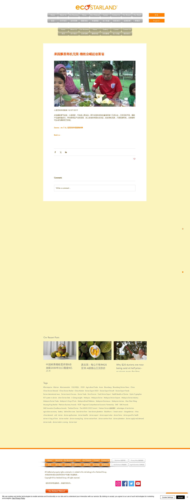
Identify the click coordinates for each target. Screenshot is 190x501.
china (136, 412)
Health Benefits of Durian (120, 394)
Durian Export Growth (107, 391)
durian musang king (76, 418)
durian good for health (130, 415)
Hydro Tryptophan (136, 394)
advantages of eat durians (125, 408)
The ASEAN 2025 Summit (88, 408)
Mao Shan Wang (131, 401)
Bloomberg (107, 387)
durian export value (106, 415)
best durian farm (81, 412)
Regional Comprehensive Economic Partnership (98, 405)
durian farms (118, 415)
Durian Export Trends (122, 391)
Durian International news (51, 394)
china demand (48, 415)
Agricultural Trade (92, 387)
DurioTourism (92, 394)
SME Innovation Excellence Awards (55, 408)
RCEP (79, 405)
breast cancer (118, 412)
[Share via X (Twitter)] (60, 152)
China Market (79, 391)
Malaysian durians (118, 401)
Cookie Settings (167, 497)
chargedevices (128, 412)
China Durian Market (66, 391)
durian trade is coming (60, 422)
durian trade (47, 422)
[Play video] (94, 84)
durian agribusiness (70, 415)
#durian (56, 387)
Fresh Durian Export (104, 394)
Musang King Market (50, 405)
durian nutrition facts (105, 418)
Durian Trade (82, 394)
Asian (101, 387)
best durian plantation (96, 412)
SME (116, 405)
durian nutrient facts (90, 418)
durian (60, 415)
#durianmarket (65, 387)
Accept (180, 497)
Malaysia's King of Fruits (68, 401)
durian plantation (119, 418)
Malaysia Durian (96, 398)
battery (60, 412)
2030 (83, 387)
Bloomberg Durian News (121, 387)
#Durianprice (47, 387)
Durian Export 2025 (92, 391)
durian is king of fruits (50, 418)
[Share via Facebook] (55, 152)
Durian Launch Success (68, 394)
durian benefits (83, 415)
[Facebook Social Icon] (125, 483)
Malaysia (87, 398)
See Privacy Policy (18, 498)
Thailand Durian (73, 408)
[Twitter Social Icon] (131, 483)
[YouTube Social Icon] (138, 483)
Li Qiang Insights (76, 398)
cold (55, 415)
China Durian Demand (50, 391)
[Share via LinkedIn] (66, 152)
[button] (120, 460)
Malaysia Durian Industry (129, 398)
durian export (93, 415)
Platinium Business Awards (67, 405)
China (133, 387)
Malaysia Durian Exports (112, 398)
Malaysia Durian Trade (51, 401)
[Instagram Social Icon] (118, 483)
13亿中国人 (75, 387)
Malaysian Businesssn (103, 401)
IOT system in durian (50, 398)
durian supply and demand (135, 418)
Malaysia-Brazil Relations (86, 401)
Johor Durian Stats (64, 398)
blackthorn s (108, 412)
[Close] (187, 497)
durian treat (73, 422)
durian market (63, 418)
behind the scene (69, 412)
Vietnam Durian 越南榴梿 (107, 408)
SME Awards (124, 405)
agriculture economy (50, 412)
